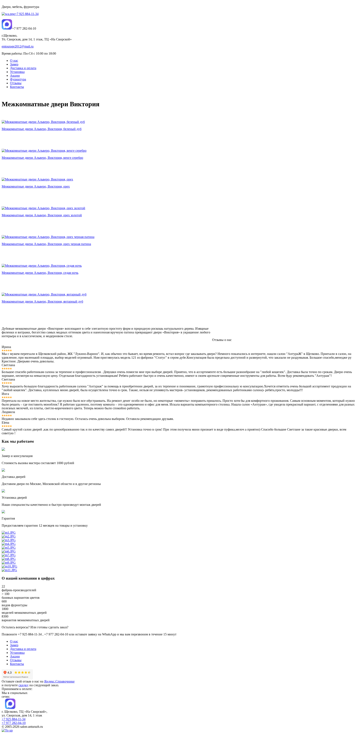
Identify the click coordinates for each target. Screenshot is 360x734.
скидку (24, 685)
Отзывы (15, 660)
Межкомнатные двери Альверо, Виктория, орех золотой (42, 215)
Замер (14, 645)
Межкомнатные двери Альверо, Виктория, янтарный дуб (42, 301)
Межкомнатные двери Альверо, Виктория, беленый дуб (41, 129)
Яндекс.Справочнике (59, 681)
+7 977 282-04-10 (14, 723)
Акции (15, 656)
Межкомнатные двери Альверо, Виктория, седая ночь (40, 272)
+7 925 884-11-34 (27, 14)
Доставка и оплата (23, 649)
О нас (14, 641)
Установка (17, 652)
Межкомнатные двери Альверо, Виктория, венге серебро (42, 157)
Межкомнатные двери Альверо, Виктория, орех (36, 186)
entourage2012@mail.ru (18, 46)
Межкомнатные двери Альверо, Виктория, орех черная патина (46, 244)
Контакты (17, 664)
